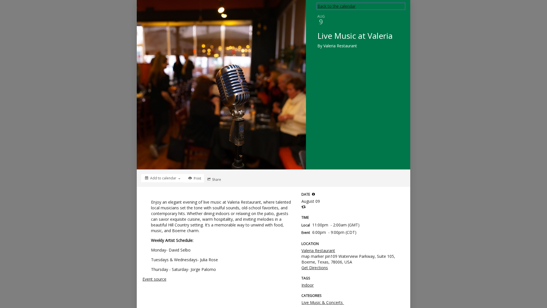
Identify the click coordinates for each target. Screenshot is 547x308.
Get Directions (314, 267)
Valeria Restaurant (318, 250)
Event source (154, 279)
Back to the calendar (336, 6)
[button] (313, 194)
